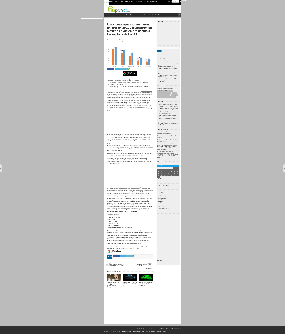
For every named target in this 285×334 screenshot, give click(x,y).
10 (158, 171)
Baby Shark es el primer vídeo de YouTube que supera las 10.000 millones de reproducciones (144, 266)
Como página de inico (162, 196)
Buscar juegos (160, 192)
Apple (164, 88)
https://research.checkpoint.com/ (134, 243)
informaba (117, 139)
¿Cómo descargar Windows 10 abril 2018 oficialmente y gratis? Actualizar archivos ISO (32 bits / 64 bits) (168, 80)
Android (160, 88)
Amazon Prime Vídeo (161, 260)
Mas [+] (154, 14)
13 (168, 171)
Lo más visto (146, 1)
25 (161, 175)
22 (174, 173)
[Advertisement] (130, 123)
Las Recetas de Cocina (162, 193)
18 (161, 173)
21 (171, 173)
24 (158, 175)
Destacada (111, 41)
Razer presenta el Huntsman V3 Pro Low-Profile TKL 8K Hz (130, 284)
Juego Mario (160, 201)
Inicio (106, 14)
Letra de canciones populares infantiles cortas (168, 61)
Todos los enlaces (161, 206)
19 (165, 173)
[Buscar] (180, 1)
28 (171, 175)
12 (165, 171)
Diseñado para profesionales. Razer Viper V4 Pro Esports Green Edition (146, 284)
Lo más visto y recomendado (164, 92)
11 (161, 171)
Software (132, 14)
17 (158, 173)
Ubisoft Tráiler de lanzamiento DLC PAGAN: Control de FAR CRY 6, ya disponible (116, 265)
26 (165, 175)
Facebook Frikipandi (162, 198)
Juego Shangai (161, 202)
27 (168, 175)
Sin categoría (174, 95)
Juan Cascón (161, 328)
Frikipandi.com (154, 328)
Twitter (148, 331)
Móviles (131, 1)
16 (177, 171)
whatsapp (129, 69)
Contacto (111, 1)
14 (171, 171)
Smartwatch (160, 97)
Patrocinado (160, 95)
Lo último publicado (138, 1)
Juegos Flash (160, 199)
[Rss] (167, 1)
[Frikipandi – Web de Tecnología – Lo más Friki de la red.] (121, 9)
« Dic (158, 178)
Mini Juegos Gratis (153, 1)
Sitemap (159, 331)
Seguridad (167, 95)
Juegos (121, 1)
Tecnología (117, 1)
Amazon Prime (160, 259)
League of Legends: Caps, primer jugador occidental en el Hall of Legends (114, 284)
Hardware (111, 14)
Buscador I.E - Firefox (162, 195)
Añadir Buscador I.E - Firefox (139, 331)
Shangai (119, 331)
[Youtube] (171, 1)
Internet (126, 1)
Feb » (161, 178)
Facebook (153, 331)
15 (174, 171)
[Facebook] (168, 1)
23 (177, 173)
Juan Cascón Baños (113, 40)
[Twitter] (169, 1)
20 (168, 173)
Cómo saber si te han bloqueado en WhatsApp (168, 63)
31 (158, 177)
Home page (106, 331)
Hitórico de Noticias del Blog (163, 208)
